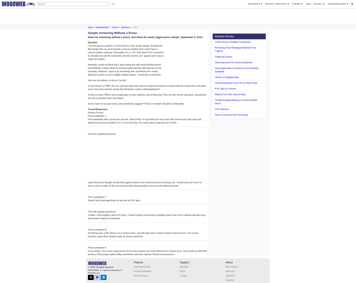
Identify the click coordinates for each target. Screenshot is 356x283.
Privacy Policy (141, 276)
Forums (296, 4)
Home (90, 27)
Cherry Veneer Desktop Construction (233, 42)
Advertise (230, 276)
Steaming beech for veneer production (233, 62)
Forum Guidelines (142, 271)
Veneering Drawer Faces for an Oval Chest (236, 83)
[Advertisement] (178, 16)
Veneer (115, 27)
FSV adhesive (222, 109)
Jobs (308, 4)
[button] (91, 277)
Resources (254, 4)
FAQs (182, 271)
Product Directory (276, 4)
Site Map (184, 267)
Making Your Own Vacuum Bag (230, 94)
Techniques (125, 27)
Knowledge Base (337, 4)
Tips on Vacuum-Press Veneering (231, 115)
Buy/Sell (318, 4)
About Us (230, 271)
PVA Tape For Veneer (225, 89)
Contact (183, 276)
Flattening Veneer (223, 57)
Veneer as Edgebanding (227, 77)
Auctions (230, 280)
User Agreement (142, 267)
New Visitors (232, 267)
